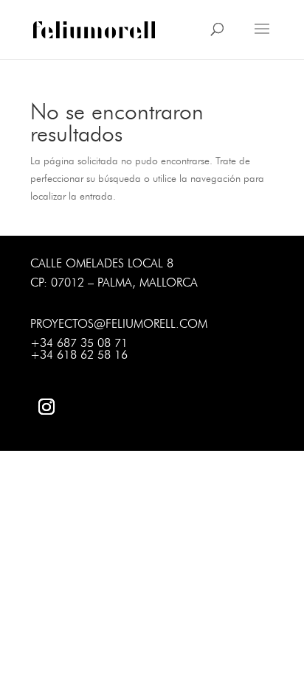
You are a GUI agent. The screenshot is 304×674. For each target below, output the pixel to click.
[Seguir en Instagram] (46, 406)
